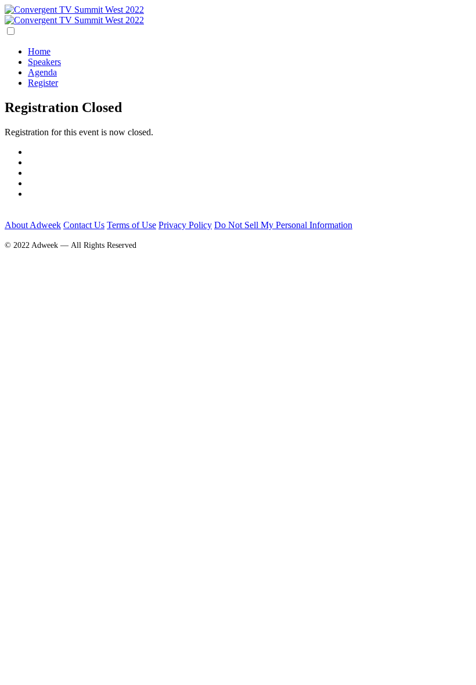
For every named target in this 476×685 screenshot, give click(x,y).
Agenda (42, 72)
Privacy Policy (185, 225)
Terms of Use (131, 225)
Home (39, 51)
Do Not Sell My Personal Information (283, 225)
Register (43, 83)
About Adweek (33, 225)
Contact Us (83, 225)
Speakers (44, 62)
